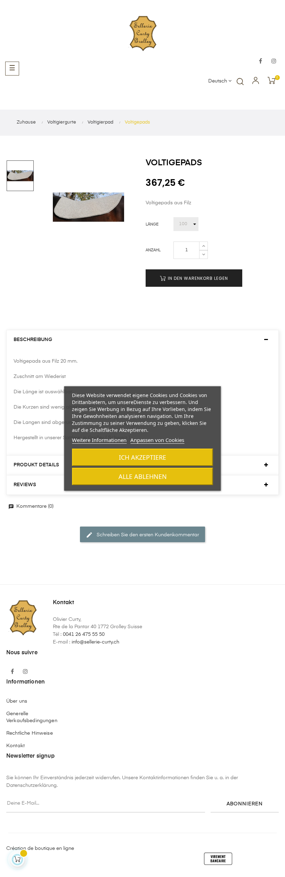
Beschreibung (33, 339)
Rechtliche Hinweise (29, 733)
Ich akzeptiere (142, 457)
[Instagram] (274, 61)
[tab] (142, 339)
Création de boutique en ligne (40, 848)
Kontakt (15, 745)
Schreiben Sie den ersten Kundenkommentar (142, 534)
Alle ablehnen (143, 476)
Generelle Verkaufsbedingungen (31, 717)
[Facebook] (260, 61)
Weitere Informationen (99, 439)
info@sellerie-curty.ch (95, 642)
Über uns (16, 701)
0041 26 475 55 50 (84, 634)
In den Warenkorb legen (197, 278)
